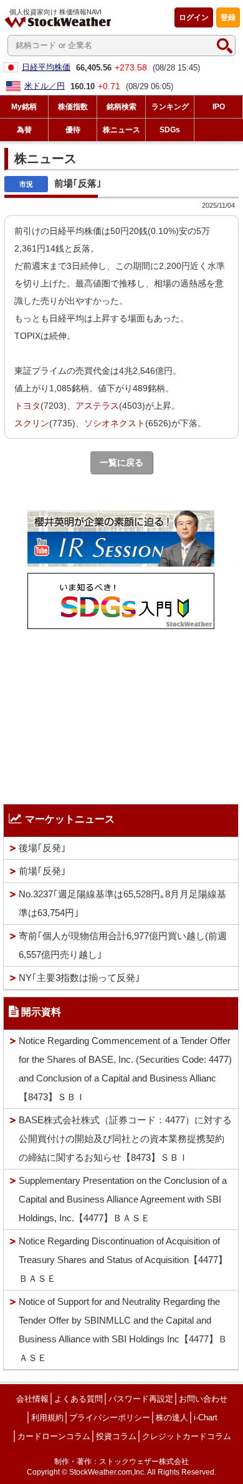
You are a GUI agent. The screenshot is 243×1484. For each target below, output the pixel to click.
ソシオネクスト (114, 423)
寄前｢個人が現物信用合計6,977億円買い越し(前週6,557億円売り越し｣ (123, 945)
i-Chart (205, 1417)
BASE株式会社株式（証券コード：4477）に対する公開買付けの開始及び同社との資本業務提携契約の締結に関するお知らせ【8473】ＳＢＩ (125, 1139)
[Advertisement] (120, 713)
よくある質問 (78, 1398)
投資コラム (116, 1436)
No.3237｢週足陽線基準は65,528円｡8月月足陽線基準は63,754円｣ (122, 903)
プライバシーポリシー (109, 1417)
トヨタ (27, 406)
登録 (228, 17)
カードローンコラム (53, 1436)
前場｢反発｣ (42, 871)
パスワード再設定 (140, 1398)
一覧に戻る (121, 462)
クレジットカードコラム (186, 1436)
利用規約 (47, 1417)
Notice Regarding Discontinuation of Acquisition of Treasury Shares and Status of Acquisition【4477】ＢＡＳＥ (123, 1260)
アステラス (97, 406)
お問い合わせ (203, 1398)
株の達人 (172, 1417)
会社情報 (32, 1398)
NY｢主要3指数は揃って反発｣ (79, 977)
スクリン (31, 423)
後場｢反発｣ (42, 847)
